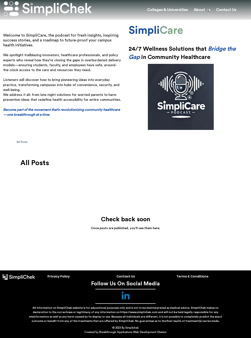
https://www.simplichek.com (138, 312)
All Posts (21, 142)
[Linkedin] (125, 296)
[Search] (208, 10)
